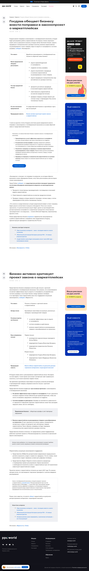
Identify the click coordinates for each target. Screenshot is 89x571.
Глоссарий (44, 6)
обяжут (32, 496)
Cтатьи (33, 541)
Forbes (27, 248)
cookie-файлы (17, 567)
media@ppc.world (72, 546)
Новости (22, 6)
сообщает (18, 48)
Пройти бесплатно (53, 1)
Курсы (28, 6)
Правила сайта (5, 550)
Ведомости (20, 525)
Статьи (16, 6)
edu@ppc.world (71, 540)
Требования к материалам (53, 550)
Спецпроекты (35, 6)
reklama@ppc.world (72, 552)
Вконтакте (4, 18)
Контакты (48, 545)
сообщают (22, 297)
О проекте (48, 541)
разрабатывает (26, 482)
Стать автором (49, 548)
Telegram (4, 21)
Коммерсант (20, 248)
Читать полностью (19, 165)
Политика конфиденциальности (9, 549)
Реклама (51, 6)
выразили (31, 216)
